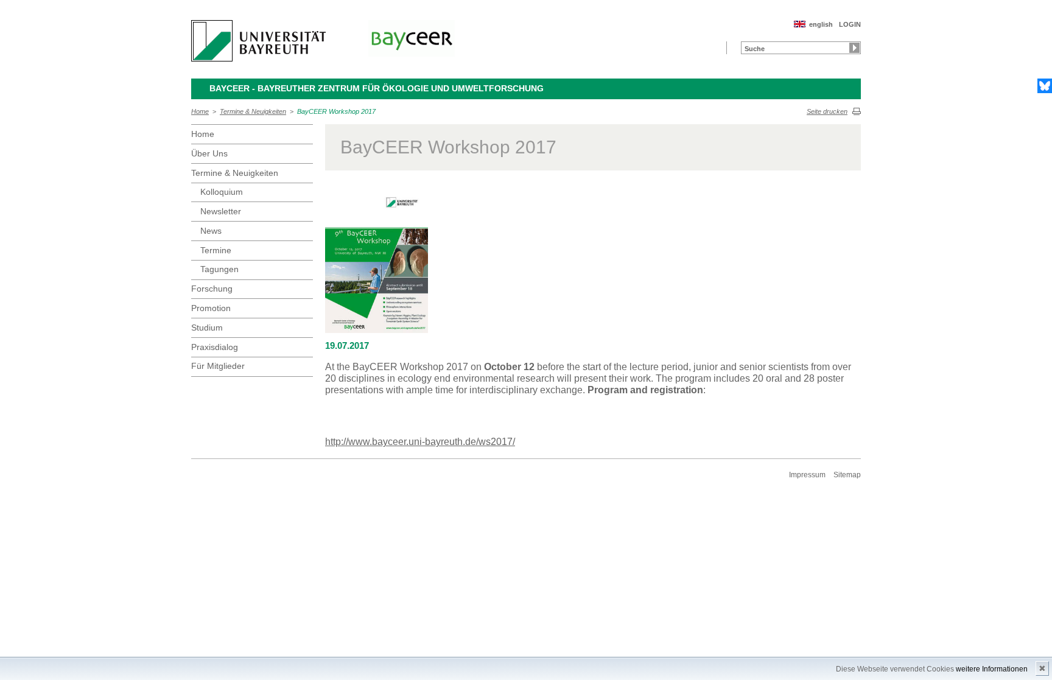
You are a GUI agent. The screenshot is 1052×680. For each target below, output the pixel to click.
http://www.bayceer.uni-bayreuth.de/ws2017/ (420, 441)
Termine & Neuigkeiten (253, 111)
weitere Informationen (992, 669)
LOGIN (850, 24)
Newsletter (220, 211)
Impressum (807, 475)
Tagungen (219, 269)
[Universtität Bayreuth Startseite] (258, 40)
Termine (215, 250)
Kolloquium (221, 192)
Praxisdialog (214, 347)
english (821, 24)
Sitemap (847, 475)
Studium (207, 327)
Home (200, 111)
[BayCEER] (411, 38)
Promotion (211, 308)
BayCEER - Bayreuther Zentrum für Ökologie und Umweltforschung (376, 88)
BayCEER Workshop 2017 (336, 111)
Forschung (212, 288)
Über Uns (209, 153)
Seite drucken (827, 111)
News (211, 231)
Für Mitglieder (218, 366)
